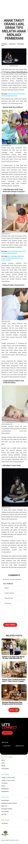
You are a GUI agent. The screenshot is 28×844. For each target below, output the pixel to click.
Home (1, 72)
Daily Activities (5, 800)
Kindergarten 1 (5, 788)
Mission (3, 766)
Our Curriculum (5, 768)
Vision (2, 763)
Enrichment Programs (6, 808)
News (4, 72)
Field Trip (3, 814)
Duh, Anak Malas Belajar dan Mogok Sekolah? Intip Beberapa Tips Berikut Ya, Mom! (12, 258)
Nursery (3, 786)
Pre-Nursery (4, 783)
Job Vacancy (4, 823)
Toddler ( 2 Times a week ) (8, 777)
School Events (5, 811)
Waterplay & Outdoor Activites (9, 803)
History (3, 760)
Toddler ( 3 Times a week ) (8, 780)
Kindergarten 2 (5, 791)
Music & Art (4, 806)
